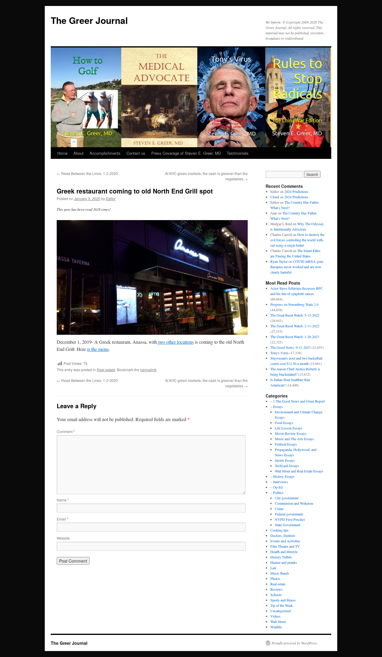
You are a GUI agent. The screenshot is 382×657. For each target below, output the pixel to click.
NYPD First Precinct (290, 519)
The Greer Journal (89, 20)
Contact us (136, 153)
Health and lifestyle (284, 551)
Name (63, 499)
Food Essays (284, 422)
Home (62, 153)
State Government (287, 524)
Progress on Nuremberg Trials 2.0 (294, 304)
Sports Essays (285, 460)
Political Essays (286, 444)
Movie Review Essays (290, 433)
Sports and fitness (283, 600)
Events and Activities (285, 540)
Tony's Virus (279, 352)
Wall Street (278, 621)
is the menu (98, 349)
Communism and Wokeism (294, 503)
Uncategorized (280, 610)
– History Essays (282, 476)
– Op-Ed (276, 487)
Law (273, 567)
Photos (275, 578)
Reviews (276, 589)
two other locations (175, 342)
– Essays (276, 406)
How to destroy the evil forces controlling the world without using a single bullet (297, 240)
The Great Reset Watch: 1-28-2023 (294, 336)
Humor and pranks (283, 562)
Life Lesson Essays (288, 428)
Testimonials (238, 153)
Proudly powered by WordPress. (295, 643)
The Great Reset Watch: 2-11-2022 (294, 325)
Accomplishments (105, 153)
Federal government (289, 514)
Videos (275, 616)
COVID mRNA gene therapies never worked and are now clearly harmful (296, 266)
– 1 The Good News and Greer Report (297, 401)
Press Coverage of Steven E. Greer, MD (186, 153)
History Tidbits (281, 557)
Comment (66, 431)
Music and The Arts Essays (294, 438)
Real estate (106, 369)
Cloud (274, 196)
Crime (279, 508)
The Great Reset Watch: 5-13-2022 (294, 315)
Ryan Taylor (279, 261)
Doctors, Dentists (282, 535)
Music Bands (279, 573)
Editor (110, 198)
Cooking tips (279, 530)
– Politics (277, 492)
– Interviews (279, 481)
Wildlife (276, 626)
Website (63, 538)
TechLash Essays (287, 465)
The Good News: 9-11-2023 (290, 347)
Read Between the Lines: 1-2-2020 (87, 173)
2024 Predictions (296, 191)
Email (62, 518)
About (78, 153)
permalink (148, 369)
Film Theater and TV (285, 546)
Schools (276, 594)
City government (286, 497)
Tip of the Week (281, 605)
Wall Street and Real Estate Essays (299, 471)
